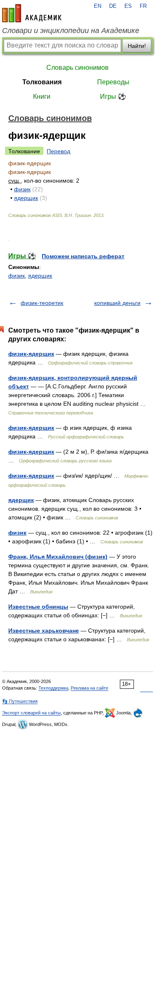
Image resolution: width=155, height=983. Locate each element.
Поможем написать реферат (83, 256)
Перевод (58, 151)
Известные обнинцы (38, 606)
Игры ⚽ (113, 96)
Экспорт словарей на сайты (31, 712)
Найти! (137, 46)
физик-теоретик (42, 303)
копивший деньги (117, 303)
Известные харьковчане (43, 630)
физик (22, 189)
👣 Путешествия (20, 701)
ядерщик (26, 198)
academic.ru (32, 13)
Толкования (42, 82)
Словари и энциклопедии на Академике (70, 30)
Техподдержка (53, 687)
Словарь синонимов (77, 67)
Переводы (113, 82)
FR (143, 6)
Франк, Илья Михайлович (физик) (57, 556)
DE (113, 6)
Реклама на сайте (89, 687)
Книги (41, 96)
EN (97, 6)
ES (128, 6)
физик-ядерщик (31, 353)
